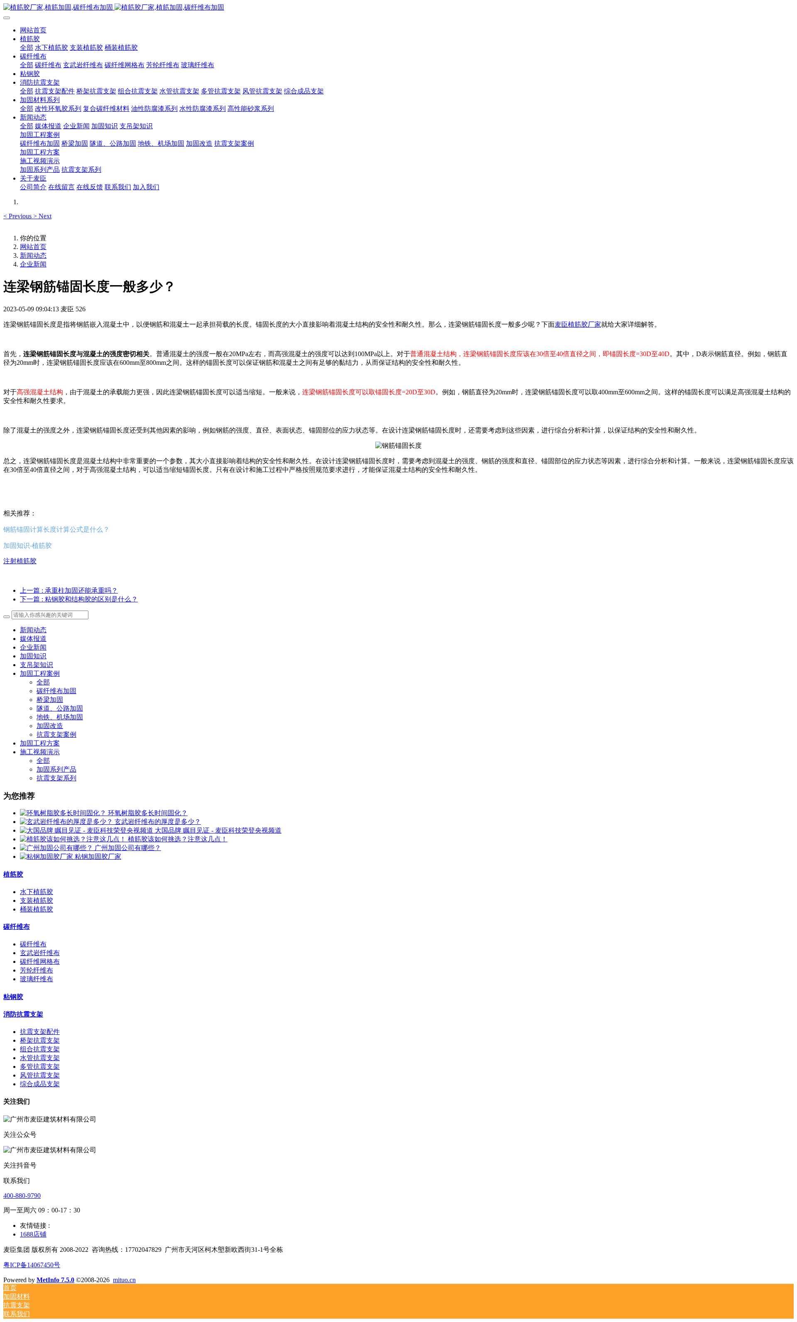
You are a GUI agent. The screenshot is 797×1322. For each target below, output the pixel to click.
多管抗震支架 (40, 1066)
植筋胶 (13, 874)
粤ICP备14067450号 (31, 1264)
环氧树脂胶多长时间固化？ (148, 812)
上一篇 (69, 590)
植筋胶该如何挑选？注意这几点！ (177, 839)
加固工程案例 (40, 673)
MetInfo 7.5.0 (55, 1279)
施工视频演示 (40, 751)
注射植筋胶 (20, 560)
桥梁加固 (50, 699)
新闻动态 (33, 255)
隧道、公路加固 (60, 708)
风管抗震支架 (40, 1075)
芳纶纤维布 (36, 970)
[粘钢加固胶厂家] (47, 856)
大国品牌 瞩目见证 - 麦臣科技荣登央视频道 (218, 830)
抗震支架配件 (40, 1031)
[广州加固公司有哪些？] (57, 847)
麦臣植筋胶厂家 (578, 324)
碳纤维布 (16, 926)
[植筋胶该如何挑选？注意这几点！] (74, 839)
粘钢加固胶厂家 (98, 856)
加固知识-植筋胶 (27, 545)
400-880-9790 (22, 1195)
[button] (18, 216)
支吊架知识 (36, 664)
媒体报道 (33, 638)
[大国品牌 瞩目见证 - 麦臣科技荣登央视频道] (87, 830)
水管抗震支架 (40, 1057)
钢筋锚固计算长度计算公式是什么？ (56, 529)
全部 (26, 47)
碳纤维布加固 (56, 690)
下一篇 (79, 599)
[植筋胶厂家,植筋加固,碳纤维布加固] (398, 7)
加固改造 (50, 725)
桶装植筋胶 (36, 909)
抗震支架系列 (56, 778)
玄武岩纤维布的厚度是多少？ (158, 821)
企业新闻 (33, 264)
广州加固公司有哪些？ (128, 847)
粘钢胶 (13, 996)
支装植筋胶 (36, 900)
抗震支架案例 (56, 734)
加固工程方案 (40, 743)
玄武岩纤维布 (40, 952)
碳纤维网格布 (40, 961)
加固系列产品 (56, 769)
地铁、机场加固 (60, 717)
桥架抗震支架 (40, 1040)
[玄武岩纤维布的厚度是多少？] (67, 821)
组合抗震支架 (40, 1049)
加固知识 (33, 656)
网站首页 (33, 30)
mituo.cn (124, 1279)
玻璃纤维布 (36, 978)
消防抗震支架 (23, 1014)
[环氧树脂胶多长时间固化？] (64, 812)
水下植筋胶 (36, 891)
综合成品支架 (40, 1083)
